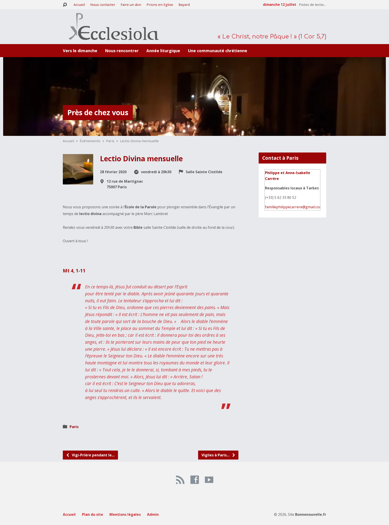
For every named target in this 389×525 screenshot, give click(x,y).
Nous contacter (102, 4)
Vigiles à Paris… (216, 455)
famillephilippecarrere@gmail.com (293, 206)
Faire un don (131, 4)
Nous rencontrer (122, 51)
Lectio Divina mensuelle (139, 141)
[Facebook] (194, 480)
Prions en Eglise (160, 4)
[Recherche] (65, 5)
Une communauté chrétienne (217, 51)
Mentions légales (125, 514)
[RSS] (180, 480)
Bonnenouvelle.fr (310, 514)
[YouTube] (209, 480)
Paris (110, 141)
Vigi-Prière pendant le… (93, 455)
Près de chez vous (97, 112)
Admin (153, 514)
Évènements (90, 141)
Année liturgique (163, 51)
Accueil (79, 4)
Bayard (184, 4)
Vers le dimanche (80, 51)
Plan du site (92, 514)
